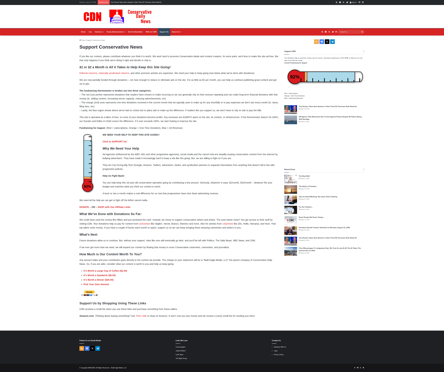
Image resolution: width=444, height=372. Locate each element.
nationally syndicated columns (114, 73)
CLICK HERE (344, 58)
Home (83, 32)
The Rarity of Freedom (307, 186)
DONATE (84, 207)
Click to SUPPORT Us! (115, 141)
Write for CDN (151, 32)
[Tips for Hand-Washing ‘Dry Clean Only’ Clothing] (290, 199)
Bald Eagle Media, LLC (118, 368)
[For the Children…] (290, 210)
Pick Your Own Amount (96, 284)
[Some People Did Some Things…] (290, 220)
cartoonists (144, 223)
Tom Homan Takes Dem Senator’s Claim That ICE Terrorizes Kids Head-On (328, 106)
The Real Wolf (304, 176)
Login (276, 351)
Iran (90, 32)
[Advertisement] (324, 146)
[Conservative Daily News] (118, 16)
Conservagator (180, 347)
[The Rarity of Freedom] (290, 189)
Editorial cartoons (88, 73)
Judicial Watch (180, 351)
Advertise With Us (280, 347)
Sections (98, 32)
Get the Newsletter (135, 32)
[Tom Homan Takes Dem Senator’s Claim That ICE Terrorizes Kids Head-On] (290, 109)
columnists (227, 223)
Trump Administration (114, 32)
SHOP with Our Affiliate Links (114, 207)
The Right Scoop (181, 358)
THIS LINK (141, 316)
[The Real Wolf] (290, 179)
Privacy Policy (279, 354)
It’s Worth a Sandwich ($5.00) (99, 275)
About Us (175, 32)
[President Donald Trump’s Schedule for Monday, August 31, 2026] (290, 230)
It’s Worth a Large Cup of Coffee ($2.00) (105, 271)
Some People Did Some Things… (312, 217)
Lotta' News (179, 354)
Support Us (164, 32)
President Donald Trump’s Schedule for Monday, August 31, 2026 (324, 227)
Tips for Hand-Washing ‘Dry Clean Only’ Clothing (318, 197)
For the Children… (306, 207)
